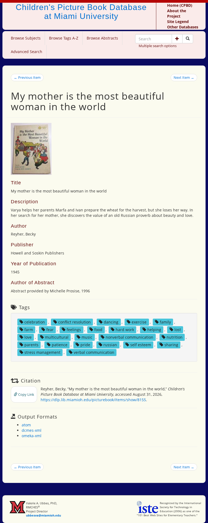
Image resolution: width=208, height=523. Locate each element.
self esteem (140, 344)
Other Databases (182, 27)
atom (26, 424)
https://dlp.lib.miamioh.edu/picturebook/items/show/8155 (93, 399)
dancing (111, 322)
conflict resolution (74, 322)
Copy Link (25, 394)
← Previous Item (27, 77)
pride (85, 344)
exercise (139, 322)
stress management (42, 352)
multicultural (57, 337)
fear (50, 329)
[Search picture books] (187, 38)
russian (110, 344)
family (165, 322)
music (87, 337)
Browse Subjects (26, 38)
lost (177, 329)
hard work (125, 329)
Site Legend (178, 21)
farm (28, 329)
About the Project (176, 13)
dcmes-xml (31, 430)
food (98, 329)
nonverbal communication (129, 337)
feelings (74, 329)
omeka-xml (31, 435)
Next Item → (184, 77)
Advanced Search (26, 51)
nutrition (175, 337)
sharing (171, 344)
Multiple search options (158, 45)
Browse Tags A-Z (63, 38)
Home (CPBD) (179, 5)
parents (31, 344)
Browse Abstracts (102, 38)
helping (154, 329)
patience (59, 344)
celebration (34, 322)
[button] (177, 38)
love (28, 337)
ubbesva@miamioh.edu (43, 515)
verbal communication (94, 352)
